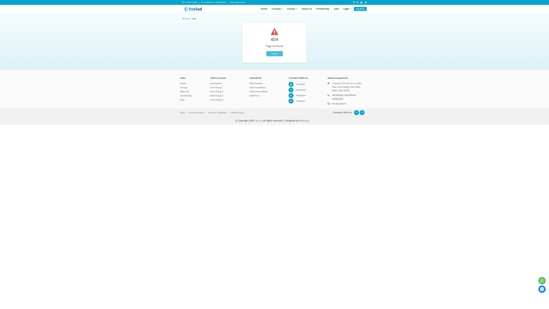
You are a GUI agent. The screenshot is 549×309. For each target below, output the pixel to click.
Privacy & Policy (196, 112)
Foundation (215, 83)
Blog (182, 99)
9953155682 (337, 95)
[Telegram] (365, 2)
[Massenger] (541, 289)
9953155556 (337, 99)
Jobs (336, 8)
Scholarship (322, 8)
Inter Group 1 (216, 87)
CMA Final (254, 95)
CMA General (255, 83)
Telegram (298, 101)
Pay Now (360, 9)
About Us (307, 8)
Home (264, 8)
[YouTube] (361, 2)
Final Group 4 (216, 99)
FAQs (182, 112)
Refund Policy (237, 112)
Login (346, 8)
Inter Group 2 (216, 91)
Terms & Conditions (217, 112)
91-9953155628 (190, 2)
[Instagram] (357, 2)
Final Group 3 (216, 95)
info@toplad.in (239, 2)
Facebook (298, 89)
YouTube (298, 84)
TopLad (258, 120)
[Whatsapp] (541, 280)
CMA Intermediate (258, 91)
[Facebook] (353, 2)
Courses (276, 8)
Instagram (298, 95)
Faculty (291, 8)
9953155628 (350, 95)
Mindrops (304, 120)
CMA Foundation (257, 87)
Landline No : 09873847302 (214, 2)
